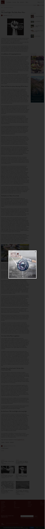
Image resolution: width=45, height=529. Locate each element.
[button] (35, 251)
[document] (22, 264)
